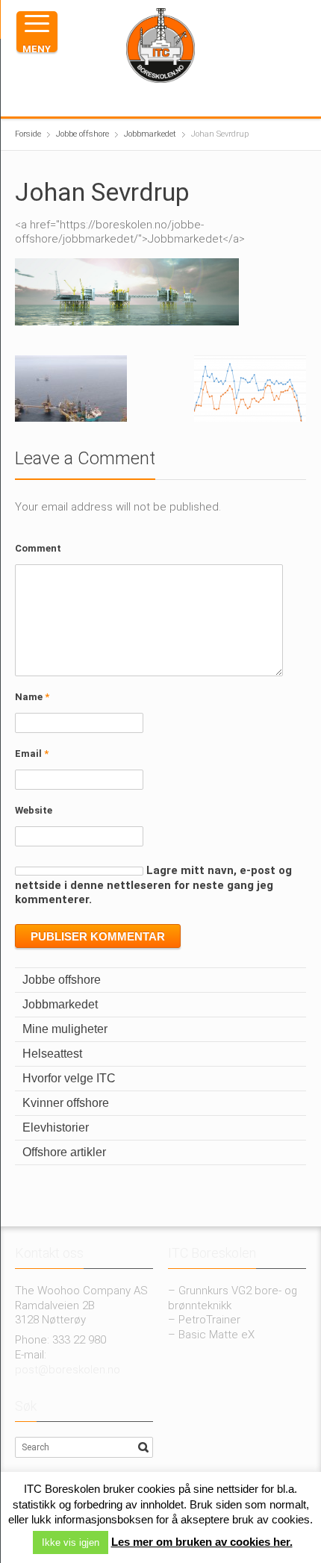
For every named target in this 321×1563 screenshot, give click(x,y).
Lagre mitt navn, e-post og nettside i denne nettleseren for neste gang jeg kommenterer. (153, 885)
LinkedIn (175, 99)
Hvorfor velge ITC (69, 1078)
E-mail (199, 99)
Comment (38, 548)
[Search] (143, 1447)
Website (33, 810)
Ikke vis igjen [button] (70, 1542)
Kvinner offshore (65, 1102)
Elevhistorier (55, 1127)
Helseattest (52, 1053)
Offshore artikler (64, 1152)
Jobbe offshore (61, 979)
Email (32, 753)
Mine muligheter (64, 1029)
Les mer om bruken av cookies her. (202, 1541)
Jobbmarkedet (60, 1004)
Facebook (127, 99)
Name (32, 696)
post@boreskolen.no (67, 1369)
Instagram (151, 99)
